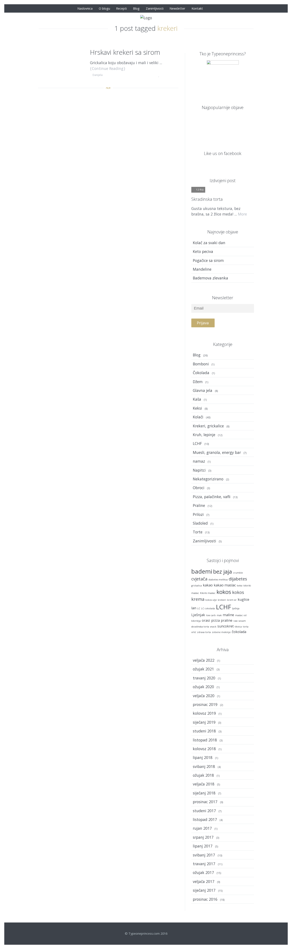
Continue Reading (107, 68)
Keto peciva (203, 251)
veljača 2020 (203, 695)
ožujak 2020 (203, 686)
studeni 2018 (204, 731)
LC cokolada (208, 608)
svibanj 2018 (204, 766)
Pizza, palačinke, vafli (211, 496)
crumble (238, 572)
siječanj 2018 (204, 793)
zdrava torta (204, 632)
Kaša (197, 399)
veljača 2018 (203, 784)
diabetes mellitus (218, 579)
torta (245, 626)
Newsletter (177, 8)
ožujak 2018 (203, 775)
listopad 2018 (205, 739)
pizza (215, 620)
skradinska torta (200, 626)
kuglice (243, 599)
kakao (208, 585)
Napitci (199, 470)
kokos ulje (211, 599)
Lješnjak (198, 614)
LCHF (197, 443)
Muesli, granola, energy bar (217, 452)
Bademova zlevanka (210, 277)
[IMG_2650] (206, 124)
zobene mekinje (221, 632)
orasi (206, 620)
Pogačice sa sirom (208, 260)
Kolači (198, 416)
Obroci (198, 487)
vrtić (193, 632)
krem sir (232, 599)
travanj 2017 (204, 863)
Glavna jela (202, 390)
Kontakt (197, 8)
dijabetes (238, 579)
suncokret (225, 626)
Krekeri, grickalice (208, 425)
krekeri (222, 599)
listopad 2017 (205, 819)
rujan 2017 (202, 828)
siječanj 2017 (204, 890)
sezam (242, 620)
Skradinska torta (207, 199)
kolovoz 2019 (204, 713)
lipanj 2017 (202, 846)
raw (235, 620)
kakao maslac (225, 585)
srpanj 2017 (203, 837)
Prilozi (198, 514)
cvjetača (199, 579)
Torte (197, 531)
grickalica (196, 585)
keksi (239, 585)
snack (213, 626)
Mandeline (202, 269)
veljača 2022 (203, 660)
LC (198, 608)
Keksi (197, 408)
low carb (211, 615)
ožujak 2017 (203, 872)
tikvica (238, 626)
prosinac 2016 (205, 899)
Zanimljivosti (155, 8)
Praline (199, 505)
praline (226, 620)
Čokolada (201, 372)
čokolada (239, 631)
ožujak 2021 (203, 669)
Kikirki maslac (207, 593)
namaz (199, 461)
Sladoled (200, 523)
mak (219, 615)
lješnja (235, 608)
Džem (198, 381)
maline (228, 614)
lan (193, 608)
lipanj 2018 (202, 757)
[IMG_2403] (206, 116)
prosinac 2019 (205, 704)
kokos (224, 592)
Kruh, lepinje (204, 434)
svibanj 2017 (204, 854)
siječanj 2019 (204, 722)
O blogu (104, 8)
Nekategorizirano (208, 478)
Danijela (98, 75)
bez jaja (222, 571)
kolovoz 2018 (204, 748)
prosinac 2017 (205, 801)
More (242, 214)
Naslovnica (85, 8)
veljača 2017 (203, 881)
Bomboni (201, 363)
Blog (136, 8)
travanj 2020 (204, 677)
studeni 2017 (204, 810)
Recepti (121, 8)
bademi (201, 571)
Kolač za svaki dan (209, 242)
